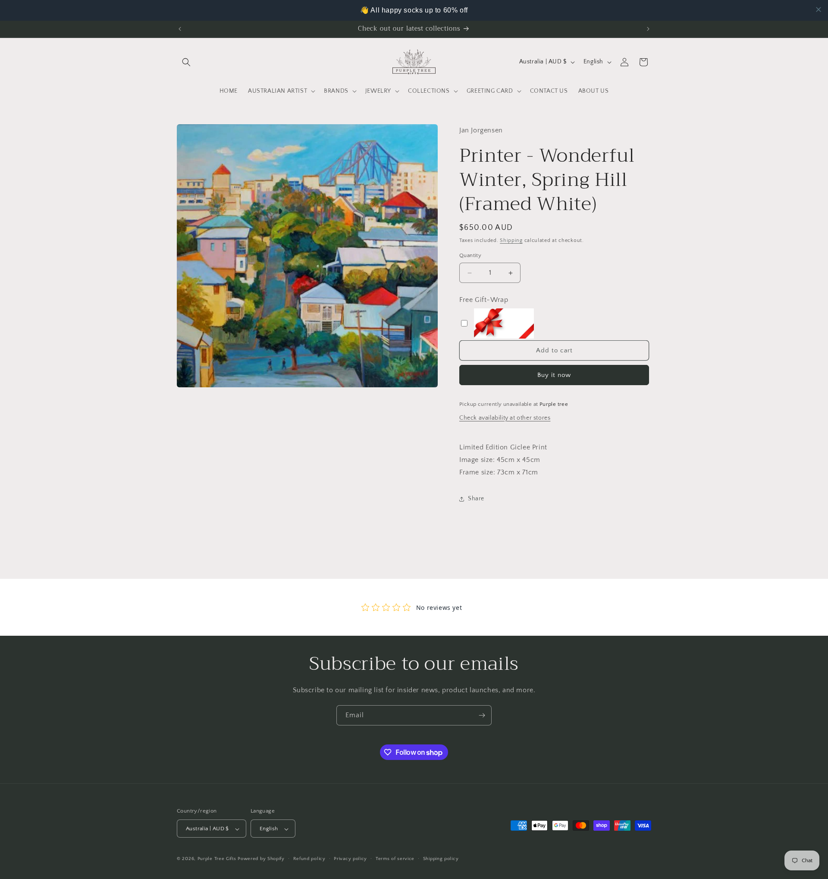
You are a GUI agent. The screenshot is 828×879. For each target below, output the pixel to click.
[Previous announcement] (179, 29)
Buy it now (554, 375)
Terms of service (395, 858)
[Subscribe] (481, 715)
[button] (186, 62)
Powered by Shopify (261, 859)
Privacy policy (350, 858)
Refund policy (309, 858)
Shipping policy (441, 858)
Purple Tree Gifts (217, 859)
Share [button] (476, 499)
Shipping (511, 240)
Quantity (470, 256)
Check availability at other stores (504, 417)
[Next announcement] (648, 29)
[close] (818, 9)
